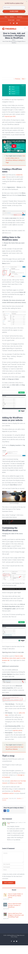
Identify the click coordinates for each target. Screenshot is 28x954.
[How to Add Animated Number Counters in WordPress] (5, 904)
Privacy (15, 936)
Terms (12, 936)
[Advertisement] (14, 59)
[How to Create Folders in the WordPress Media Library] (5, 894)
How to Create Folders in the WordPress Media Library (15, 895)
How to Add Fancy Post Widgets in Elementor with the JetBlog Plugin (16, 915)
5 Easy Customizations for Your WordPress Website (14, 747)
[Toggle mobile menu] (25, 28)
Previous (17, 79)
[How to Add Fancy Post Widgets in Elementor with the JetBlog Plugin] (5, 913)
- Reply (8, 823)
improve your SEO (10, 116)
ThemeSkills (5, 798)
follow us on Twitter (16, 783)
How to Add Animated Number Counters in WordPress (14, 905)
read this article (17, 730)
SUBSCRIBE (14, 11)
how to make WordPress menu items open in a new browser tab (13, 658)
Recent (14, 890)
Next (23, 79)
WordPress (19, 798)
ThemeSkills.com (12, 935)
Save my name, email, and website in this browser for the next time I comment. (13, 876)
